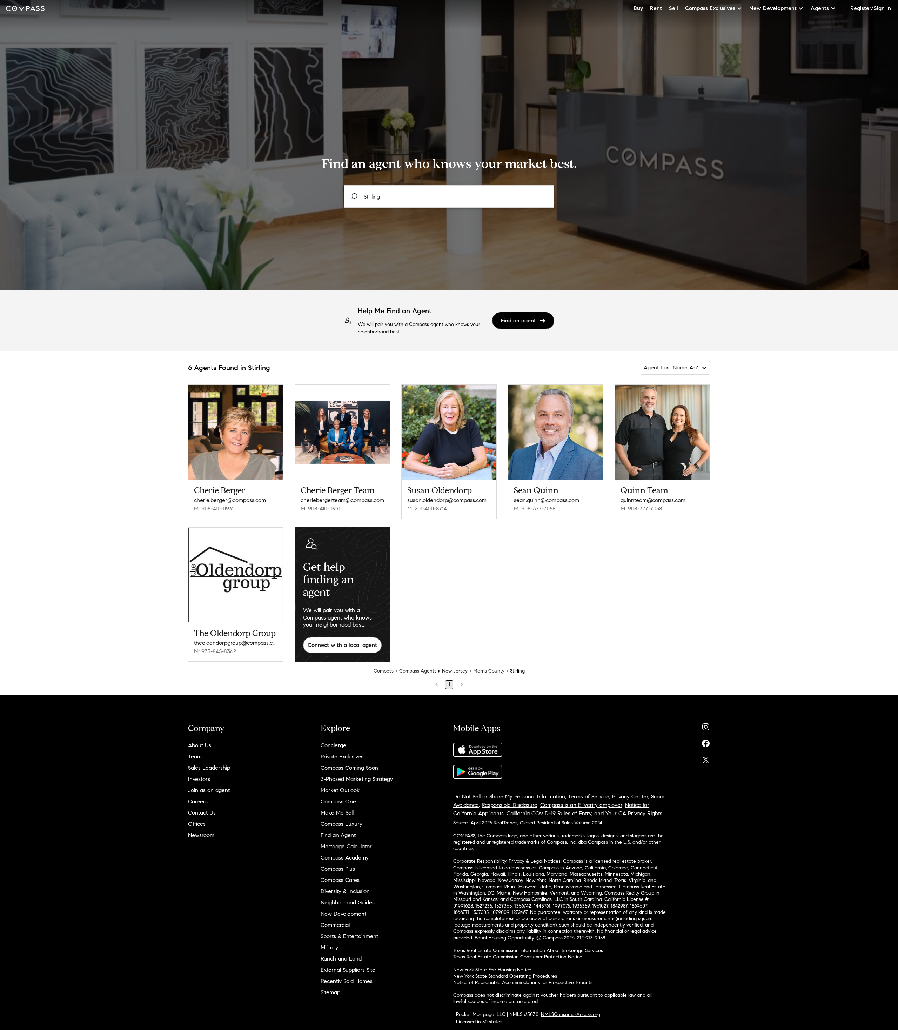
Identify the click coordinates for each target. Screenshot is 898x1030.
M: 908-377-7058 (535, 508)
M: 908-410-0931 (214, 508)
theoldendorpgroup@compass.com (235, 643)
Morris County (488, 671)
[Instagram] (706, 725)
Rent (656, 8)
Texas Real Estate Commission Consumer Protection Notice (517, 957)
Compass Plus (338, 868)
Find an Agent (338, 835)
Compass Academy (345, 857)
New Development (343, 913)
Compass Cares (340, 880)
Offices (197, 824)
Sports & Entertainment (349, 936)
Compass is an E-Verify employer (581, 805)
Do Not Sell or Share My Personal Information (509, 796)
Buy (638, 8)
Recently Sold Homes (347, 981)
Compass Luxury (341, 824)
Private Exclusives (342, 756)
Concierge (333, 745)
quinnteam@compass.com (653, 500)
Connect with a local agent (342, 645)
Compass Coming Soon (349, 767)
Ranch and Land (341, 958)
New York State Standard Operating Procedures (505, 976)
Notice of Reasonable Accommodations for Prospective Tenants (522, 982)
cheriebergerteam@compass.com (342, 500)
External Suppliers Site (348, 970)
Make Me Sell (337, 812)
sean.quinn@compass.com (546, 500)
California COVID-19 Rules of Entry (549, 813)
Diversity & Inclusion (345, 891)
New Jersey (455, 671)
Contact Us (202, 812)
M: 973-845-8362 (215, 651)
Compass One (338, 801)
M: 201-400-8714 (427, 508)
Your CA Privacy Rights (633, 813)
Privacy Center (630, 796)
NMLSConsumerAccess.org (570, 1014)
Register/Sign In (870, 8)
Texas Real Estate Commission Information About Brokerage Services (528, 951)
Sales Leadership (209, 767)
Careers (198, 801)
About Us (199, 745)
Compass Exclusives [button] (710, 8)
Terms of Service (588, 796)
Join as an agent (209, 790)
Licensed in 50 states (479, 1022)
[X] (706, 758)
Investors (199, 779)
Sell (673, 8)
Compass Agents (417, 671)
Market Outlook (340, 790)
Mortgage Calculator (346, 846)
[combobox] (449, 196)
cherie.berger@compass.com (230, 500)
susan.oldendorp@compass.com (447, 500)
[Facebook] (706, 742)
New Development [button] (773, 8)
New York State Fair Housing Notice (492, 970)
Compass (384, 671)
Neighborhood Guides (348, 902)
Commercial (335, 925)
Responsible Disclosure (509, 805)
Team (195, 756)
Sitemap (330, 992)
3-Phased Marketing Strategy (357, 779)
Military (329, 947)
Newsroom (201, 835)
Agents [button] (820, 8)
